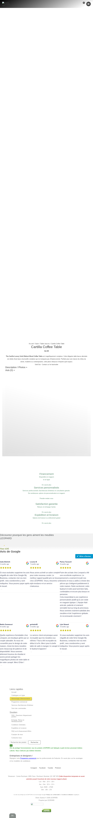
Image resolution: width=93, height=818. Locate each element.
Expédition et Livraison (18, 728)
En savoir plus (46, 485)
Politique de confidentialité (53, 794)
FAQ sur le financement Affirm (21, 731)
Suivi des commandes (18, 708)
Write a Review (85, 556)
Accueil (31, 344)
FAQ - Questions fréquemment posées (21, 716)
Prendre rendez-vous (46, 498)
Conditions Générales (18, 725)
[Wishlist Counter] (78, 4)
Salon (37, 344)
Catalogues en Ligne (18, 695)
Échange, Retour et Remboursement (17, 720)
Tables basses (45, 344)
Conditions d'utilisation (67, 794)
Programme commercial (19, 702)
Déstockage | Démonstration (20, 698)
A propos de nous (17, 734)
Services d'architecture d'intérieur (22, 705)
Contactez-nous (16, 738)
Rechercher (34, 742)
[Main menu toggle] (88, 4)
